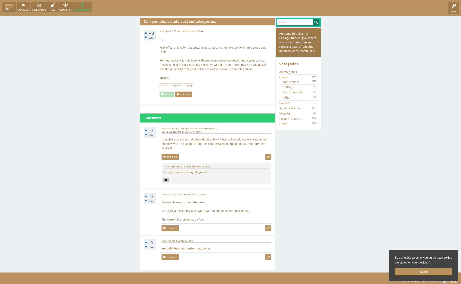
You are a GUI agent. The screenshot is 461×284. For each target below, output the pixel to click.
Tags (52, 9)
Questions (24, 9)
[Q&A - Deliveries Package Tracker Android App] (9, 7)
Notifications (188, 31)
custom (164, 85)
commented (169, 166)
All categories (288, 72)
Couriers (284, 103)
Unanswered (39, 9)
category (188, 85)
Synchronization (293, 92)
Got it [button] (423, 271)
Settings (288, 87)
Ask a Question (82, 9)
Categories (65, 9)
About (454, 281)
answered (166, 128)
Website (284, 113)
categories (176, 85)
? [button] (430, 262)
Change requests (290, 118)
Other (286, 97)
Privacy (443, 281)
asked (162, 31)
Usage (283, 77)
